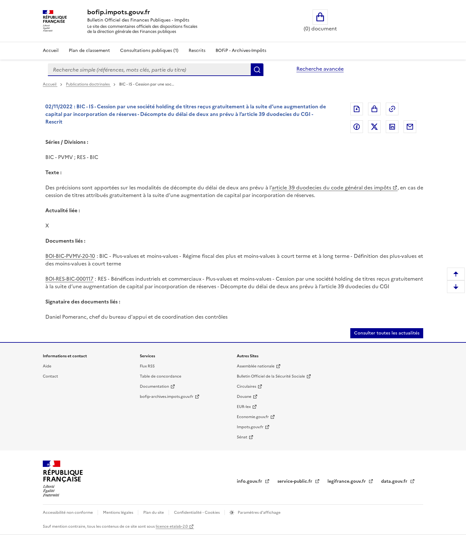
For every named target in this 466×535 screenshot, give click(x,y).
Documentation (154, 386)
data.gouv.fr (395, 481)
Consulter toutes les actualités (386, 333)
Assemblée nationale (256, 366)
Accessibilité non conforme (68, 512)
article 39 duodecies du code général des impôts (331, 187)
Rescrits (197, 50)
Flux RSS (147, 366)
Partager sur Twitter (374, 126)
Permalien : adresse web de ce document (392, 109)
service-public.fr (295, 481)
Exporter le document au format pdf (356, 109)
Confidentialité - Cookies (197, 512)
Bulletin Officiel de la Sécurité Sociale (271, 376)
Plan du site (154, 512)
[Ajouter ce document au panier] (374, 109)
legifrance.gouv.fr (347, 481)
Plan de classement (89, 50)
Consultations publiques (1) (149, 50)
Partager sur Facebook (356, 126)
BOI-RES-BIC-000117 (69, 279)
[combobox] (149, 69)
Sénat (242, 437)
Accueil (51, 50)
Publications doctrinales (88, 84)
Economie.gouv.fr (253, 417)
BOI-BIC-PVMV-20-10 (70, 256)
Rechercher (257, 69)
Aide (47, 366)
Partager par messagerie (410, 126)
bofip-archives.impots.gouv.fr (166, 396)
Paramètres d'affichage (259, 512)
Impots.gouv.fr (250, 427)
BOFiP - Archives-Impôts (241, 50)
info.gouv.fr (250, 481)
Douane (244, 396)
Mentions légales (118, 512)
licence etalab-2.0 (172, 526)
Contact (50, 376)
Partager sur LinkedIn (392, 126)
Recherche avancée (320, 69)
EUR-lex (244, 407)
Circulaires (246, 386)
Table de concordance (160, 376)
